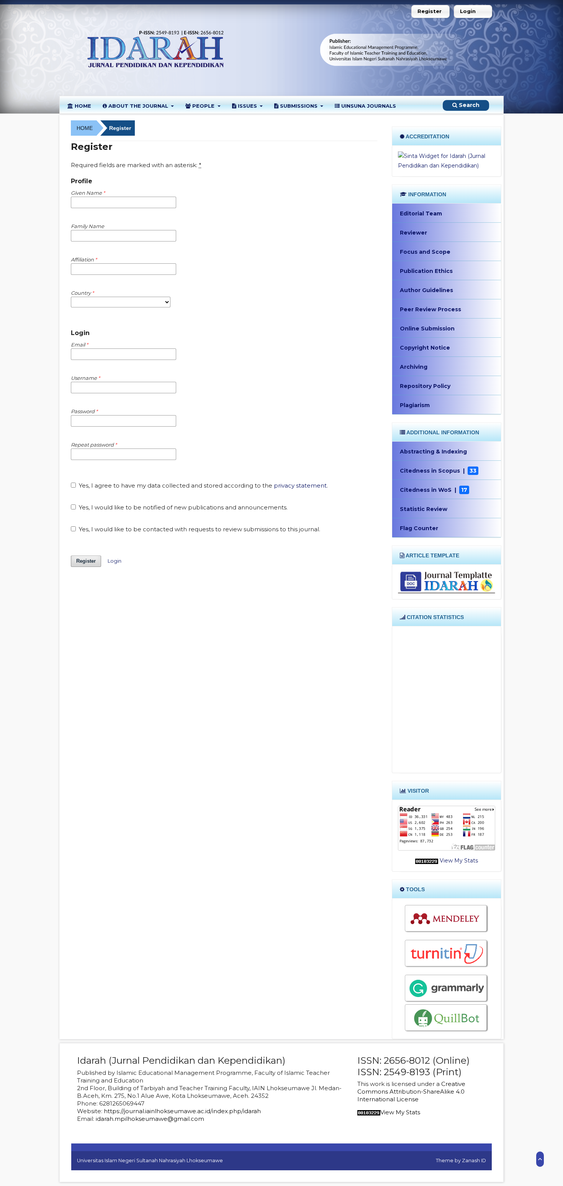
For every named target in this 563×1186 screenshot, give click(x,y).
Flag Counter (419, 528)
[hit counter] (426, 860)
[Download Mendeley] (446, 918)
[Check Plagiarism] (446, 953)
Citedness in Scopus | (438, 470)
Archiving (413, 366)
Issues (247, 106)
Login (468, 11)
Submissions (298, 106)
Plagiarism (415, 405)
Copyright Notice (425, 347)
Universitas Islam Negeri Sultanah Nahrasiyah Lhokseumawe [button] (150, 1160)
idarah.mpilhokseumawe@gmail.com (150, 1118)
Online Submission (427, 328)
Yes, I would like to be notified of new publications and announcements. (182, 507)
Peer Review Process (430, 309)
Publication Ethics (426, 271)
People (203, 106)
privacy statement (300, 485)
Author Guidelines (426, 290)
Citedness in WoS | (433, 489)
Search (468, 105)
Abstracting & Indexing (433, 451)
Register (429, 11)
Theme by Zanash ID (461, 1160)
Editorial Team (421, 213)
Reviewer (413, 232)
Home (82, 106)
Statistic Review (423, 509)
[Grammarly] (446, 988)
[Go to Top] (540, 1159)
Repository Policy (425, 386)
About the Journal (138, 106)
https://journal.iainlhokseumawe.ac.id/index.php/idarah (182, 1111)
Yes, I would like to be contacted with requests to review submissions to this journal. (198, 529)
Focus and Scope (425, 251)
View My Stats (459, 860)
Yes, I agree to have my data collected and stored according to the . (202, 485)
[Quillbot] (446, 1018)
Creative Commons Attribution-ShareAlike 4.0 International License (411, 1091)
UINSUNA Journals (368, 106)
